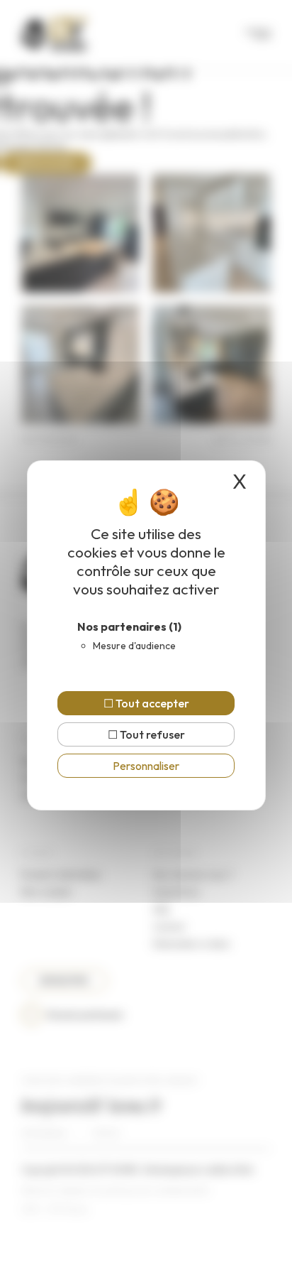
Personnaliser (146, 766)
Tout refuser (151, 734)
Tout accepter (151, 703)
